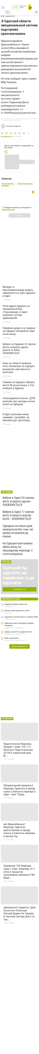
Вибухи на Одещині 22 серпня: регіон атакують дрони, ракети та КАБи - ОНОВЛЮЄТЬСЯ (19, 349)
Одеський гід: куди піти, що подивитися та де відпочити (18, 575)
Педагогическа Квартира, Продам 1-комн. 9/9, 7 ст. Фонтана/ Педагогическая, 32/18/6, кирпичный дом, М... (18, 749)
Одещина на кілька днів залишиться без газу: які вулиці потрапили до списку (18, 531)
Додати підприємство (19, 646)
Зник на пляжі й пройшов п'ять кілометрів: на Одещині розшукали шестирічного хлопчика (19, 368)
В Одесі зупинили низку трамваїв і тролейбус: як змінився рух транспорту (16, 417)
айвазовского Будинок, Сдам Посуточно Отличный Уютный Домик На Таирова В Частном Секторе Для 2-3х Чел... (19, 913)
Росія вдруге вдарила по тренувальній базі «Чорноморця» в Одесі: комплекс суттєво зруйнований (16, 312)
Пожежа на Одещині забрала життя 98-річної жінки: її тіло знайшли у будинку (19, 385)
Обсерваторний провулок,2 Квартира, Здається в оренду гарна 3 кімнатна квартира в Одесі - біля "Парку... (19, 790)
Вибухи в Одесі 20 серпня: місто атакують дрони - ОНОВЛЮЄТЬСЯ (19, 501)
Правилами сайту (8, 210)
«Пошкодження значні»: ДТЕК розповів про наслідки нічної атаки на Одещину (19, 401)
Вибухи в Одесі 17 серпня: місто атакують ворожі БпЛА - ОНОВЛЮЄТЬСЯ (19, 515)
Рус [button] (7, 12)
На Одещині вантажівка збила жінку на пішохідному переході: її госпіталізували (17, 549)
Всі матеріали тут (19, 589)
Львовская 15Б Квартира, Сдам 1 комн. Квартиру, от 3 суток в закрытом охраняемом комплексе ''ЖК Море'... (19, 871)
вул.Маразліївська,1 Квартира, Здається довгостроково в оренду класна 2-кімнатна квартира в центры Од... (19, 830)
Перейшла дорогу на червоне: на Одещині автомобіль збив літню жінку (19, 331)
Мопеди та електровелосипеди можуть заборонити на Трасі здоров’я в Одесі (19, 291)
